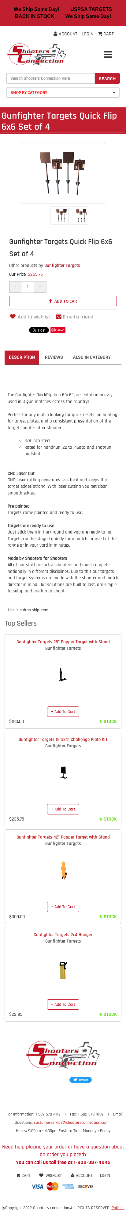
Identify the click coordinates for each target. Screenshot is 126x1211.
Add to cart (66, 301)
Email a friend (78, 316)
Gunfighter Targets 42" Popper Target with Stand (63, 837)
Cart (26, 1175)
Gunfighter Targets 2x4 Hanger (63, 935)
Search (107, 78)
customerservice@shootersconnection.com (71, 1122)
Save (60, 330)
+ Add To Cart (63, 711)
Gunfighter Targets (44, 265)
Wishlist (53, 1175)
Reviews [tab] (54, 357)
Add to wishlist (34, 316)
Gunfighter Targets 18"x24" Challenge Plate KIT (63, 739)
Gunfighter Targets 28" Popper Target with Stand (63, 642)
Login (87, 34)
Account (67, 34)
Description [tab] (22, 357)
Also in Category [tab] (92, 357)
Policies (118, 1208)
